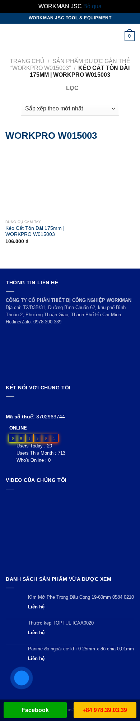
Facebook (35, 710)
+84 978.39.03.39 (105, 710)
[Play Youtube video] (70, 531)
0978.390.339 (47, 321)
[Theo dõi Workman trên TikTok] (26, 405)
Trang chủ (27, 61)
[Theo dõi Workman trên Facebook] (10, 405)
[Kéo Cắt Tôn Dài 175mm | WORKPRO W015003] (14, 182)
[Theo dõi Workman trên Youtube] (18, 405)
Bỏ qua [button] (92, 6)
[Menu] (9, 36)
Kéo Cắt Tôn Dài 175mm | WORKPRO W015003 (35, 231)
